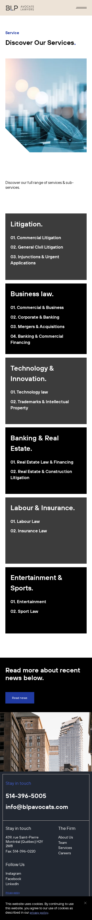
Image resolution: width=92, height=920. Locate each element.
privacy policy (39, 912)
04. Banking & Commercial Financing (36, 339)
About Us (65, 837)
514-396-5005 (26, 796)
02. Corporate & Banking (34, 317)
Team (62, 843)
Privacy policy (13, 892)
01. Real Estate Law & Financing (41, 462)
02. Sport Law (24, 611)
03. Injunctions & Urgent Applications (34, 259)
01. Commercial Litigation (35, 237)
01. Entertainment (28, 601)
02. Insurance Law (28, 530)
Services (65, 848)
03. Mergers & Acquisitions (37, 326)
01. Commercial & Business (37, 307)
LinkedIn (12, 884)
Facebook (13, 879)
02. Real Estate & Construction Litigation (41, 474)
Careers (64, 853)
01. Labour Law (25, 521)
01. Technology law (29, 392)
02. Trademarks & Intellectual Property (39, 404)
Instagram (13, 873)
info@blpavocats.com (37, 806)
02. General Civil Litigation (36, 247)
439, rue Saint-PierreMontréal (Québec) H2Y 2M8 (24, 841)
